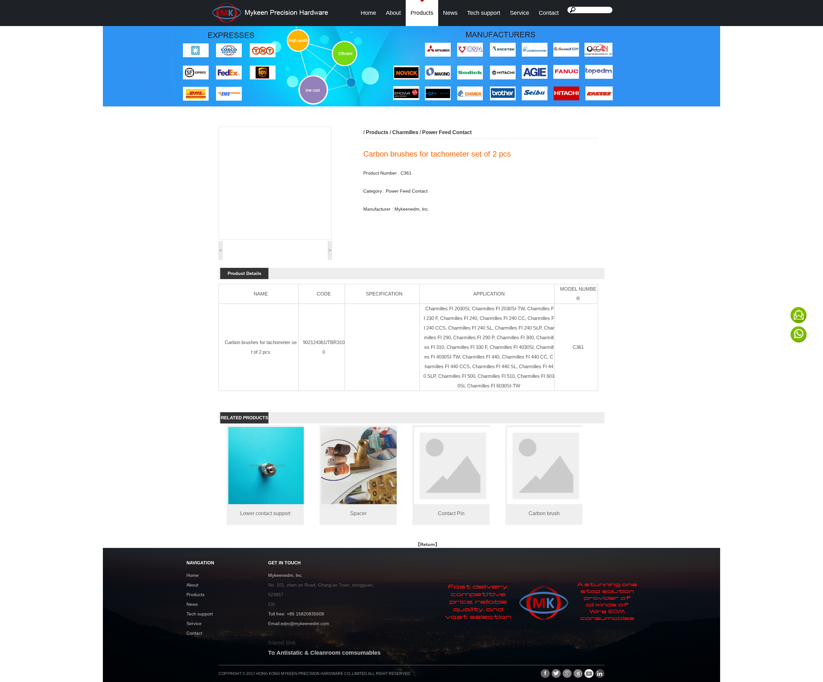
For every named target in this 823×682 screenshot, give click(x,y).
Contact (549, 13)
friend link (282, 643)
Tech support (483, 13)
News (450, 13)
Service (519, 13)
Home (368, 13)
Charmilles (405, 132)
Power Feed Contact (447, 132)
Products (422, 13)
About (393, 13)
